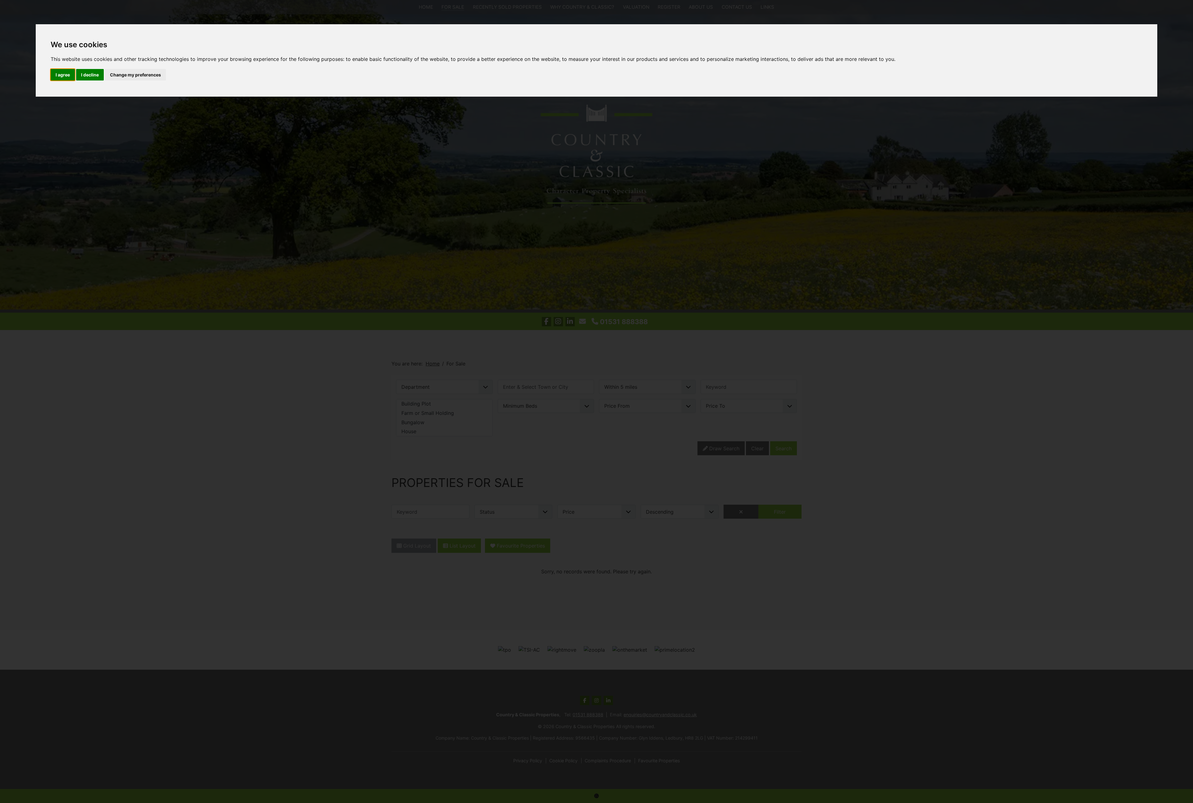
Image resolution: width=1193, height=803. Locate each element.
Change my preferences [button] (135, 74)
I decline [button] (90, 74)
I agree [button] (63, 74)
